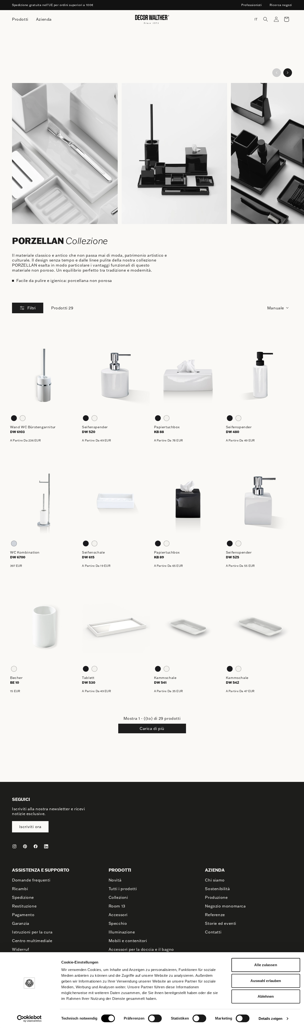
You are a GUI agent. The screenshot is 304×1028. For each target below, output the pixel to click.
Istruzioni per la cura (32, 932)
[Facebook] (35, 846)
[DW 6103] (44, 375)
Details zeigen (270, 1018)
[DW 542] (260, 626)
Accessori (118, 914)
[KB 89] (188, 501)
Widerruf (20, 949)
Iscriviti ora (30, 826)
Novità (115, 880)
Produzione (216, 897)
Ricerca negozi (281, 5)
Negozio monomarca (225, 906)
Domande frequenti (31, 880)
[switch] (155, 1018)
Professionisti (251, 5)
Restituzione (24, 906)
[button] (265, 19)
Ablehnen (266, 996)
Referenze (215, 914)
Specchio (118, 923)
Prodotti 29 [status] (62, 308)
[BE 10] (44, 626)
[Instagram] (14, 846)
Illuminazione (122, 932)
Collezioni (118, 897)
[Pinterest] (25, 846)
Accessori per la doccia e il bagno (141, 949)
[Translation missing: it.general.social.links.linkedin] (46, 846)
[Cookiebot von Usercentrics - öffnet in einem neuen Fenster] (29, 1018)
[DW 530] (116, 626)
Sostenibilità (217, 888)
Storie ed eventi (220, 923)
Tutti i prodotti (123, 888)
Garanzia (20, 923)
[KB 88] (188, 375)
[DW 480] (260, 375)
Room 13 (117, 906)
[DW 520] (116, 375)
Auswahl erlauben (265, 981)
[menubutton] (20, 19)
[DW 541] (188, 626)
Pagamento (23, 914)
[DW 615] (116, 501)
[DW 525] (260, 501)
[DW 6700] (44, 501)
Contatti (213, 932)
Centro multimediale (32, 940)
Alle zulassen (265, 965)
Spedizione (23, 897)
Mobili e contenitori (128, 940)
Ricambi (20, 888)
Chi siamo (214, 880)
